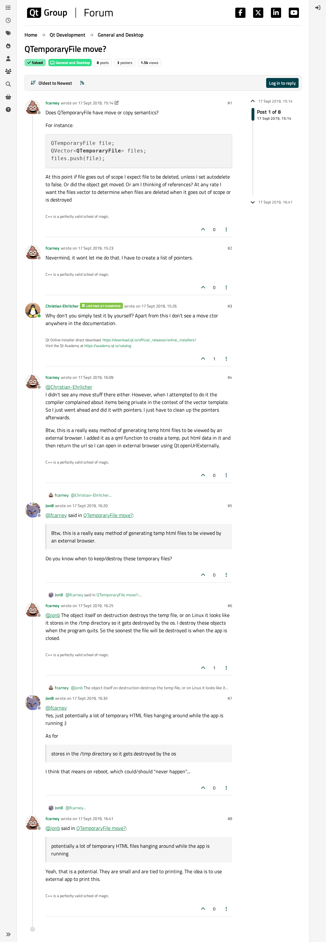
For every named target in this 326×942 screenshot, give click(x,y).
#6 (230, 605)
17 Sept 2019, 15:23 (95, 248)
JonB (50, 505)
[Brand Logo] (70, 13)
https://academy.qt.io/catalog (107, 346)
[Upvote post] (203, 229)
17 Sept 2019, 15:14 (95, 103)
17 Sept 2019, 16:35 (90, 698)
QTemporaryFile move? (108, 515)
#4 (230, 377)
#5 (230, 505)
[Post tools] (226, 229)
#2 (230, 248)
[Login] (317, 8)
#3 (230, 306)
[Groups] (8, 71)
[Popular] (8, 46)
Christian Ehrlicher (62, 306)
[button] (8, 934)
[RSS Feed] (82, 83)
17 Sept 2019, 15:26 (159, 306)
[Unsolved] (8, 109)
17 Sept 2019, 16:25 (95, 605)
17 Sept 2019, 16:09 (95, 377)
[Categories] (8, 8)
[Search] (8, 84)
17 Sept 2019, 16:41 (95, 818)
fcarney (53, 103)
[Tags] (8, 33)
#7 (230, 698)
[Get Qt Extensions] (8, 97)
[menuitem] (317, 8)
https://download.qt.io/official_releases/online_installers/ (149, 340)
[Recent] (8, 20)
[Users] (8, 58)
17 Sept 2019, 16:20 (90, 505)
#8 (230, 818)
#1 (230, 103)
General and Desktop (72, 63)
